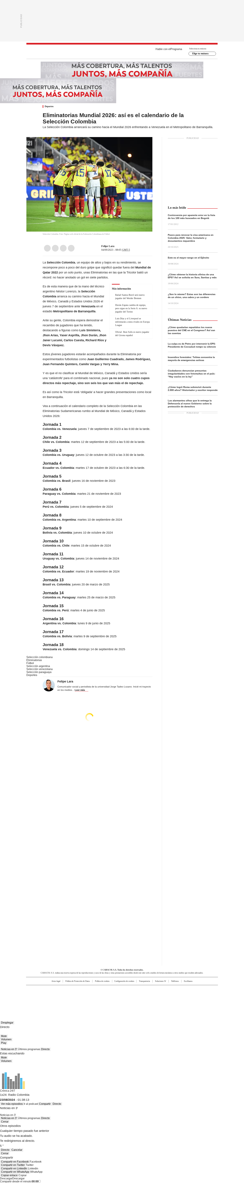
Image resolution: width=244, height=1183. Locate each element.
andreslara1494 (120, 246)
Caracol (182, 989)
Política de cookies (102, 981)
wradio (116, 994)
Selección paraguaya (38, 672)
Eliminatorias (34, 660)
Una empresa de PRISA (55, 992)
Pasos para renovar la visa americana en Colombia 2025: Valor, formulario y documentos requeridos (190, 238)
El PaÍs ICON (128, 999)
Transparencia (144, 981)
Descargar (6, 1178)
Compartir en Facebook (15, 1161)
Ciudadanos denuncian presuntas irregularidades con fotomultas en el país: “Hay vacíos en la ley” (191, 373)
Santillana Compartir (131, 989)
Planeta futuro (167, 994)
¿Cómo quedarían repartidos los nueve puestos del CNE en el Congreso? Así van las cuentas (191, 330)
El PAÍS (82, 989)
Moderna (98, 999)
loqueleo (157, 999)
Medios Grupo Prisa (54, 1000)
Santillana (113, 989)
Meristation (173, 999)
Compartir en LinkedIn (14, 1168)
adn (169, 989)
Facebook (47, 248)
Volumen (6, 1039)
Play (3, 1042)
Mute (4, 1036)
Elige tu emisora (200, 53)
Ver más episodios (12, 1103)
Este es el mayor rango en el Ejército (188, 257)
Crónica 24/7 (7, 1090)
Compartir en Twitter (13, 1165)
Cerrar (4, 1121)
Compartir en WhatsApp (15, 1171)
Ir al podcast (31, 1103)
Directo (45, 1049)
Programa (176, 49)
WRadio (122, 51)
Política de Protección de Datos (77, 981)
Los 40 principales (97, 989)
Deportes (49, 106)
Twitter (55, 248)
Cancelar (16, 1149)
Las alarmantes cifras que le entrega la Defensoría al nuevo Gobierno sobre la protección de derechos (190, 403)
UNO (105, 994)
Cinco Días (129, 994)
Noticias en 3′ (9, 1049)
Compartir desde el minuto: (19, 1181)
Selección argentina (38, 666)
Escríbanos (188, 981)
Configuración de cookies (124, 981)
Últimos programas (29, 1049)
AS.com (158, 989)
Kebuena (180, 994)
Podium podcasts (114, 999)
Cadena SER (147, 989)
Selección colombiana (39, 657)
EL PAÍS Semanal (153, 994)
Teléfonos (175, 981)
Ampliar (145, 143)
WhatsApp (71, 248)
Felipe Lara (107, 246)
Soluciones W (160, 981)
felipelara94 (116, 246)
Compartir (45, 1103)
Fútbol (30, 663)
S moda (142, 999)
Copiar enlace (9, 1175)
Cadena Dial (141, 994)
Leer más (80, 690)
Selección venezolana (39, 669)
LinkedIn (63, 248)
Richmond (81, 999)
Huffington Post (87, 994)
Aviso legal (55, 981)
